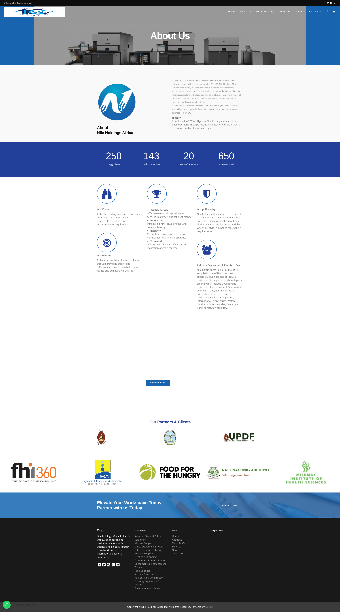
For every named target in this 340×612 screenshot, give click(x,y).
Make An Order (180, 543)
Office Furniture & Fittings (149, 550)
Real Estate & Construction (149, 577)
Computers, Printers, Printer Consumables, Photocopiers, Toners (150, 564)
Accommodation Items (147, 588)
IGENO (209, 606)
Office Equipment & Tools (149, 546)
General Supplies (144, 553)
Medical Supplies (144, 543)
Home (175, 536)
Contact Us (178, 553)
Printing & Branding (146, 556)
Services (176, 546)
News (175, 550)
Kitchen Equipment (145, 574)
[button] (7, 605)
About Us (177, 539)
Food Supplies (142, 570)
